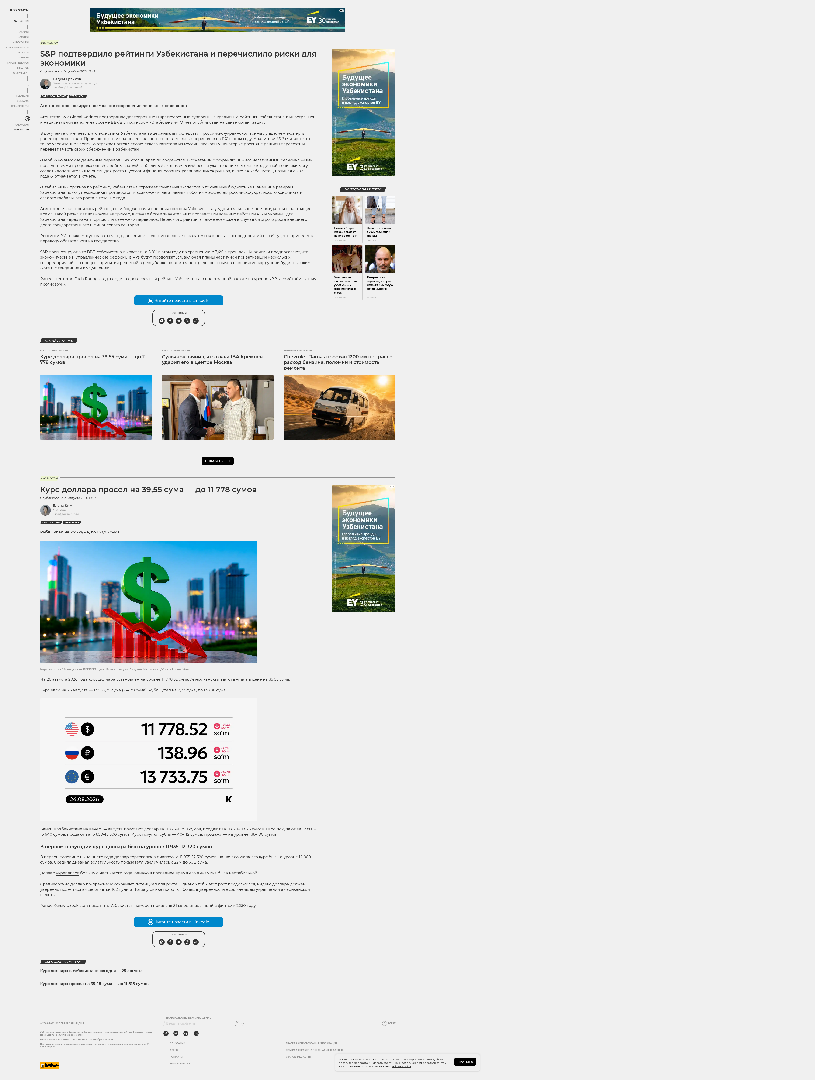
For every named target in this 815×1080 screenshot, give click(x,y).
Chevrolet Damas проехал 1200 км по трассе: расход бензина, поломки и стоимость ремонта (338, 362)
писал (95, 905)
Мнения (23, 57)
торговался (141, 857)
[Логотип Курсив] (19, 9)
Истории (23, 37)
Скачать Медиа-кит (298, 1057)
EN (27, 21)
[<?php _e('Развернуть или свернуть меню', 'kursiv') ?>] (27, 119)
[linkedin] (196, 1033)
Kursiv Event (21, 73)
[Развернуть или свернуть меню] (27, 84)
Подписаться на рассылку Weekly (188, 1018)
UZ (21, 21)
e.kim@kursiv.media (66, 514)
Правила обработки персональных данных (314, 1050)
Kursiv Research (180, 1064)
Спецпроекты (20, 106)
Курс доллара (51, 522)
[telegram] (185, 1033)
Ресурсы (23, 52)
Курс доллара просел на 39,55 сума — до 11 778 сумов (93, 359)
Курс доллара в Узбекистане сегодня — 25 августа (91, 970)
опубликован (206, 122)
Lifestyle (23, 67)
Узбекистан (21, 129)
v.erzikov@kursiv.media (68, 87)
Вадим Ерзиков (67, 79)
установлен (127, 679)
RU (15, 21)
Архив (174, 1050)
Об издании (177, 1043)
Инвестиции (21, 42)
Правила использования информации (311, 1043)
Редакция (22, 96)
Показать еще (218, 461)
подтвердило (114, 279)
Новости (23, 32)
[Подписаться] (240, 1023)
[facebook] (166, 1033)
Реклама (23, 101)
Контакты (176, 1057)
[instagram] (175, 1033)
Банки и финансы (17, 47)
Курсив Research (18, 62)
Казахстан (22, 124)
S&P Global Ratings (54, 96)
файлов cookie (401, 1066)
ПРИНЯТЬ (465, 1062)
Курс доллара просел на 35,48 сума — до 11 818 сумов (94, 983)
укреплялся (67, 873)
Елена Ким (62, 506)
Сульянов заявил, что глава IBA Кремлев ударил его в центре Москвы (212, 359)
